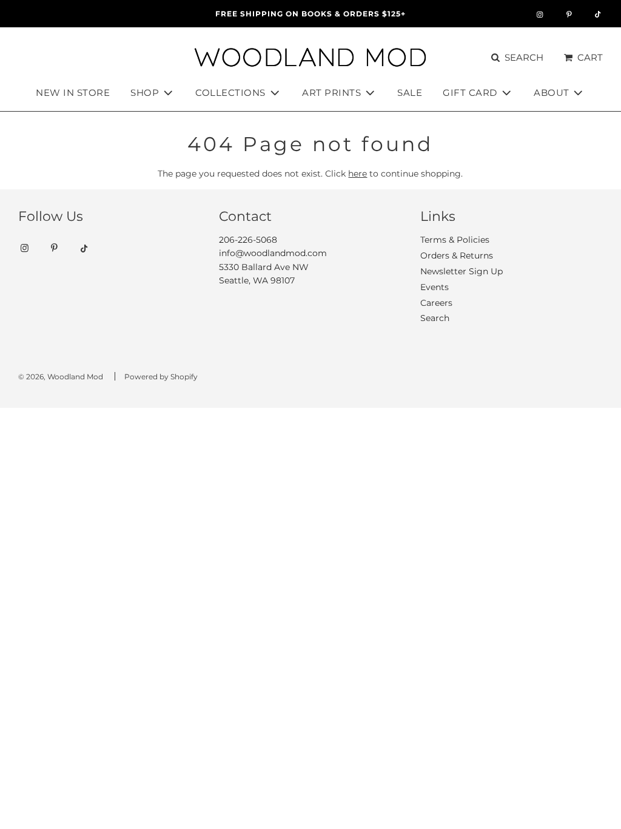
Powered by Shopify (161, 376)
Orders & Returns (456, 255)
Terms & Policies (454, 239)
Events (434, 287)
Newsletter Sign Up (461, 271)
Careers (436, 302)
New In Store (73, 92)
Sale (409, 92)
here (357, 173)
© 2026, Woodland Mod (60, 376)
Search (434, 318)
